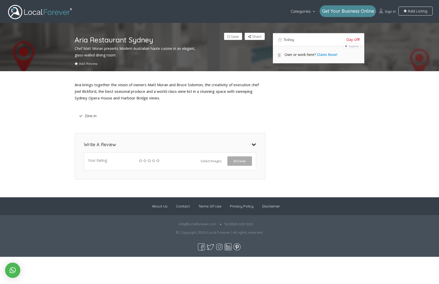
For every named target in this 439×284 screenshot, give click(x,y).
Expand (353, 46)
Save (234, 36)
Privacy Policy (242, 206)
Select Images (211, 161)
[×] (12, 270)
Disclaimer (271, 206)
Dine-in (91, 115)
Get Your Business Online (348, 11)
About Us (159, 206)
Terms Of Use (209, 206)
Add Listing (417, 11)
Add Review (88, 64)
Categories (301, 11)
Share (256, 36)
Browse (240, 161)
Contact (183, 206)
